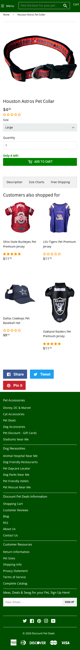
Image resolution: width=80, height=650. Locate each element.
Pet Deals (9, 420)
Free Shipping (60, 182)
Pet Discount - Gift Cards (20, 433)
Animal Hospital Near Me (20, 456)
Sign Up (69, 602)
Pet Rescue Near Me (17, 487)
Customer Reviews (15, 510)
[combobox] (44, 5)
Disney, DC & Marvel (17, 408)
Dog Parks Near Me (16, 475)
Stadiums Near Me (16, 439)
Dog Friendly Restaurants (20, 462)
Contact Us (10, 535)
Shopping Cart (13, 504)
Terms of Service (14, 577)
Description (14, 182)
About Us (9, 529)
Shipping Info (12, 564)
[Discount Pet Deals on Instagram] (46, 621)
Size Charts (36, 182)
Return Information (16, 552)
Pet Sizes (9, 558)
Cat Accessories (13, 414)
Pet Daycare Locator (16, 468)
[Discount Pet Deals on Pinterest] (39, 621)
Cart (76, 4)
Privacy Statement (15, 571)
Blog (6, 516)
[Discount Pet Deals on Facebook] (32, 621)
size (6, 120)
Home (6, 14)
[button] (12, 114)
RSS (5, 523)
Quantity (9, 138)
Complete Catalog (15, 583)
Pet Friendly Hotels (16, 481)
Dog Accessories (14, 427)
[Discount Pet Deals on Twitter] (25, 621)
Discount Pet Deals (43, 633)
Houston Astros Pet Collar (31, 14)
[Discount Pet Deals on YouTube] (53, 621)
